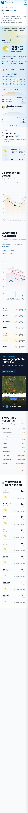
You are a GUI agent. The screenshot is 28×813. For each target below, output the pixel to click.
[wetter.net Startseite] (7, 2)
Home (2, 7)
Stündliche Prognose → (9, 76)
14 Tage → (14, 74)
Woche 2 (12, 250)
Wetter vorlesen (22, 36)
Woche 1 (5, 250)
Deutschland (9, 7)
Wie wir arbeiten (6, 246)
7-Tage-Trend (6, 74)
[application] (14, 203)
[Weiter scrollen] (24, 154)
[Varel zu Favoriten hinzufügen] (10, 40)
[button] (5, 153)
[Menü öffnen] (25, 2)
